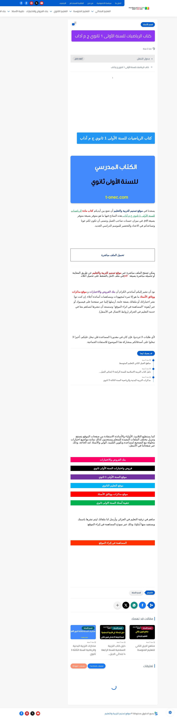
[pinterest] (31, 3)
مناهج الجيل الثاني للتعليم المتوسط (135, 363)
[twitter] (36, 3)
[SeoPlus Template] (156, 713)
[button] (142, 605)
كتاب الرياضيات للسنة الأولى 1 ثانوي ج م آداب (130, 67)
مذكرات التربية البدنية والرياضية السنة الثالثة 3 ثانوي (127, 380)
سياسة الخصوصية (104, 3)
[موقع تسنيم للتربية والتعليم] (139, 8)
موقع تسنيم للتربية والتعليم (118, 713)
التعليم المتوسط (81, 11)
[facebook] (26, 3)
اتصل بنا (118, 3)
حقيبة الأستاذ (17, 11)
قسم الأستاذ (148, 24)
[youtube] (42, 3)
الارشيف (62, 3)
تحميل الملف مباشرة (112, 255)
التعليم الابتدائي (103, 11)
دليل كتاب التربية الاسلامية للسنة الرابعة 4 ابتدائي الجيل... (125, 372)
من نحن (90, 3)
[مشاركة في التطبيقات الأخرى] (117, 605)
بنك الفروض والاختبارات (37, 11)
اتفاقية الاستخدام (77, 3)
